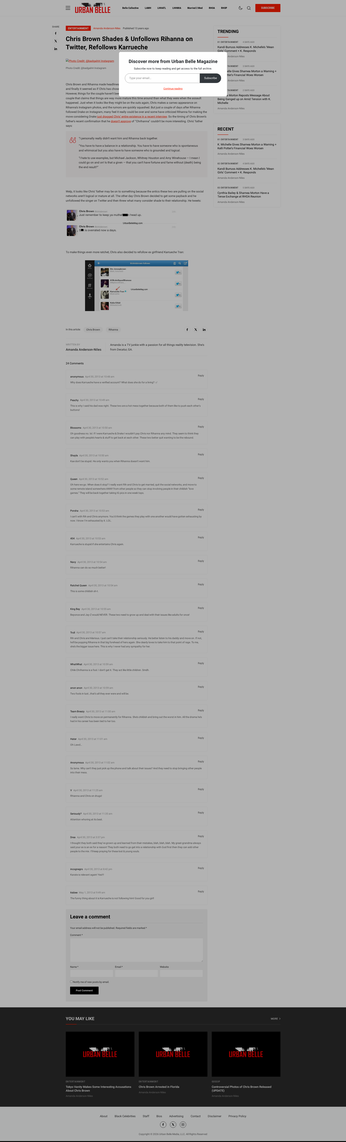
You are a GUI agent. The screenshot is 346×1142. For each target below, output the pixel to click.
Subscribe (210, 78)
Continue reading (173, 88)
